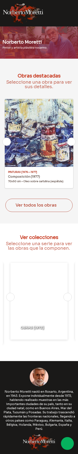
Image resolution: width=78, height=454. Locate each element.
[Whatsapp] (67, 443)
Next (71, 142)
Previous (6, 142)
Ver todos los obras (36, 205)
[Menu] (70, 13)
